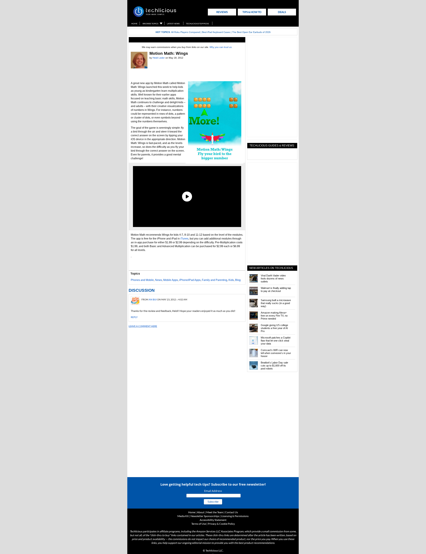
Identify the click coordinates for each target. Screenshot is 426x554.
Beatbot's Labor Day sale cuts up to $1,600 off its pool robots (274, 365)
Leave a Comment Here (143, 326)
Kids (231, 280)
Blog (238, 280)
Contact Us (231, 512)
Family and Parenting (214, 280)
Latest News (173, 23)
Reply (134, 317)
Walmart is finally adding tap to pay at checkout (276, 289)
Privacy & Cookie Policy (221, 523)
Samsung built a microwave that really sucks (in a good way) (276, 303)
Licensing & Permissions (235, 516)
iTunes (184, 238)
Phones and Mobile (142, 280)
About (200, 512)
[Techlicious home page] (154, 16)
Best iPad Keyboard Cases (216, 32)
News (158, 280)
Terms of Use (198, 523)
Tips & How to (251, 11)
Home (134, 23)
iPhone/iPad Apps (190, 280)
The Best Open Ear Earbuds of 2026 (251, 32)
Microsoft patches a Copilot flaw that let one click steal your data (275, 340)
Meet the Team (214, 512)
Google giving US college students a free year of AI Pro (274, 328)
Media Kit (183, 516)
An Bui (153, 299)
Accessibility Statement (213, 519)
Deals (282, 11)
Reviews (222, 11)
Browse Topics (150, 23)
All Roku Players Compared (185, 32)
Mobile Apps (170, 280)
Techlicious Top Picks (197, 23)
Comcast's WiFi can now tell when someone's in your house (276, 353)
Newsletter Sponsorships (205, 516)
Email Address (213, 491)
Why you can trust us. (221, 47)
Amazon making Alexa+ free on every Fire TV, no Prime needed (274, 315)
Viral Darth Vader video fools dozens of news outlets (273, 278)
